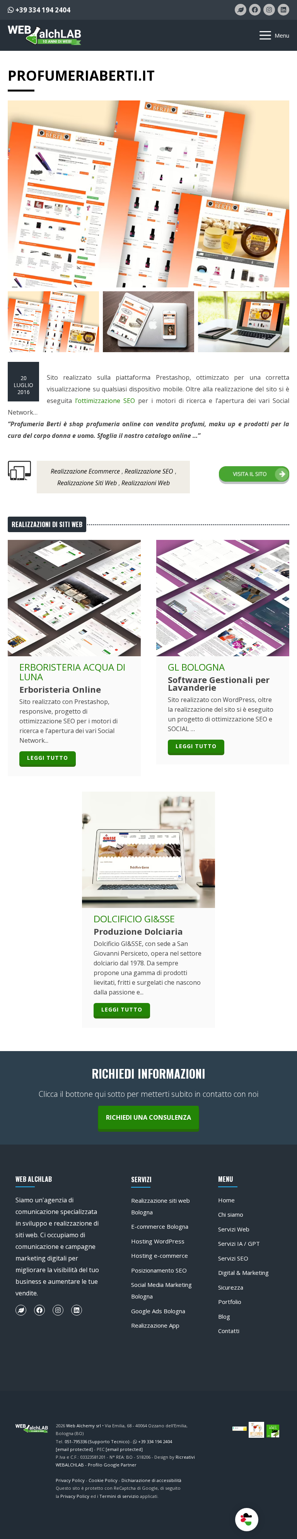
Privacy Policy (70, 1480)
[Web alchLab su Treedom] (240, 10)
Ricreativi (185, 1457)
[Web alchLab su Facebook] (255, 10)
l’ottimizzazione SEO (105, 400)
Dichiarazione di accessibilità (151, 1480)
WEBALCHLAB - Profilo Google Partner (96, 1465)
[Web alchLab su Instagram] (269, 10)
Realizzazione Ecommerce (85, 471)
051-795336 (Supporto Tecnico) (97, 1441)
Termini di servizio (119, 1496)
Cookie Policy (103, 1480)
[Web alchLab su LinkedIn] (283, 10)
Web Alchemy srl (83, 1425)
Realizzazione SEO (149, 471)
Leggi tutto (47, 757)
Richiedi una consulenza (148, 1117)
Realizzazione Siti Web (87, 483)
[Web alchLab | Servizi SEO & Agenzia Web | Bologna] (44, 35)
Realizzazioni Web (145, 483)
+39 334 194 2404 (42, 9)
